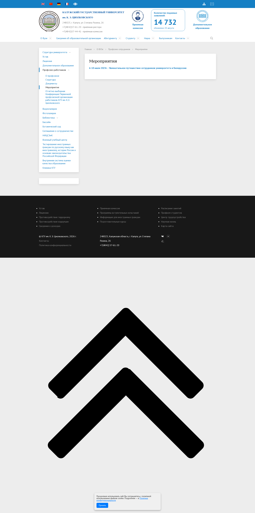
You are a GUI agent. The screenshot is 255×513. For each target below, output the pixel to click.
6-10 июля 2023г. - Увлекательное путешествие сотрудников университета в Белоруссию (138, 67)
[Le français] (67, 4)
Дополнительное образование (58, 65)
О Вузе (43, 38)
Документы (51, 83)
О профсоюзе (52, 75)
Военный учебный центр (54, 139)
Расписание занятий (171, 208)
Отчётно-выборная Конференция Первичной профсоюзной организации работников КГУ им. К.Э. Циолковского (59, 97)
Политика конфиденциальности (55, 245)
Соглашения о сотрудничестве (57, 130)
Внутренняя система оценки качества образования (56, 162)
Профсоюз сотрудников (119, 49)
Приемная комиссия (110, 208)
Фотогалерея (49, 113)
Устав (45, 56)
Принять (102, 505)
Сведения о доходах (49, 226)
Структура (50, 79)
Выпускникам (165, 38)
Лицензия (47, 61)
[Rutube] (169, 236)
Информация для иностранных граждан (120, 217)
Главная (88, 49)
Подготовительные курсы (113, 221)
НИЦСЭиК (47, 135)
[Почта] (212, 4)
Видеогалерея (49, 108)
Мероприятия (52, 87)
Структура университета (54, 52)
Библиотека (48, 117)
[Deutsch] (59, 4)
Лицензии (44, 212)
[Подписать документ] (163, 241)
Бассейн (46, 122)
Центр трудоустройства (173, 217)
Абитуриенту (110, 38)
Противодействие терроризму (54, 217)
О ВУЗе (100, 49)
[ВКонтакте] (163, 236)
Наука (147, 38)
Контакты (180, 38)
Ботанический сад (51, 126)
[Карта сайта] (204, 4)
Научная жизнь (168, 221)
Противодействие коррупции (54, 221)
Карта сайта (167, 226)
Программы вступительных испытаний (119, 212)
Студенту (130, 38)
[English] (43, 4)
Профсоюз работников (54, 69)
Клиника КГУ (48, 167)
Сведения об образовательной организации (78, 38)
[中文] (51, 4)
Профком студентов (171, 212)
